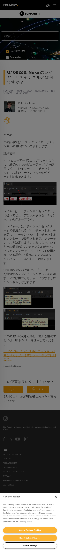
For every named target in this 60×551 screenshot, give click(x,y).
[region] (30, 522)
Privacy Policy (26, 521)
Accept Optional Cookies (30, 530)
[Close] (56, 497)
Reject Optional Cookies (30, 538)
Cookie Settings (30, 545)
